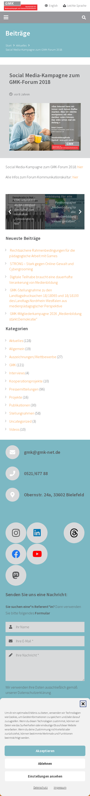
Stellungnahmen (21, 413)
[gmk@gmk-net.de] (15, 452)
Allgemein (16, 348)
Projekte (15, 397)
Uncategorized (20, 421)
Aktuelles (16, 340)
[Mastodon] (16, 575)
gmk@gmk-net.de (42, 452)
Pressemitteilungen (24, 389)
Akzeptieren (45, 751)
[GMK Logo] (20, 5)
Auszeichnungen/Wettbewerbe (32, 356)
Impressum (60, 787)
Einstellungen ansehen (45, 776)
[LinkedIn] (37, 532)
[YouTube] (37, 554)
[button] (83, 703)
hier (80, 167)
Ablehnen (45, 763)
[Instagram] (16, 532)
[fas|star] (74, 532)
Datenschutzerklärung (34, 692)
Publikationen (19, 405)
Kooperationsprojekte (26, 381)
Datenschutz (40, 787)
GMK (12, 365)
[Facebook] (16, 554)
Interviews (17, 373)
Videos (14, 429)
